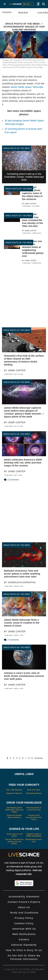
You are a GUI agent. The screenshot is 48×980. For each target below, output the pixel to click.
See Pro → (27, 4)
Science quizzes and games (14, 835)
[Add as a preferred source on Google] (24, 883)
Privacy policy (24, 918)
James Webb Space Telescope (26, 87)
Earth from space (33, 790)
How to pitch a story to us (24, 950)
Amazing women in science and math (33, 809)
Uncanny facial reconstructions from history (34, 817)
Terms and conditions (24, 912)
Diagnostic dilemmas (14, 793)
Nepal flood (23, 12)
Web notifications (24, 934)
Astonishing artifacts (34, 793)
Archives (39, 758)
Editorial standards (24, 945)
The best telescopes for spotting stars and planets (14, 841)
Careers (24, 939)
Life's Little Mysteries (14, 790)
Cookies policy (24, 923)
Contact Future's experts (24, 902)
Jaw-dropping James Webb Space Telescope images (14, 810)
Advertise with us (24, 928)
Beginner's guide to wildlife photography (33, 835)
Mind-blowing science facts (33, 840)
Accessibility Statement (24, 896)
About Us (24, 907)
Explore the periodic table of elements (14, 816)
